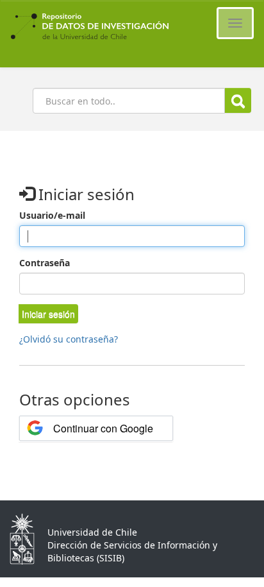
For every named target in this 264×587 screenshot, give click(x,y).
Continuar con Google (103, 428)
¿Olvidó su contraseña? (68, 339)
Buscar (238, 100)
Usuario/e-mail (52, 215)
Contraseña (44, 263)
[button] (48, 313)
